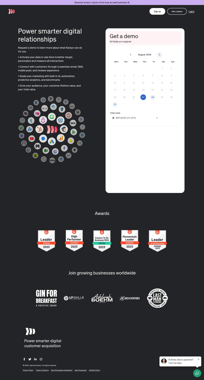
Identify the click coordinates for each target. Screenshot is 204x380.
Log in (191, 11)
